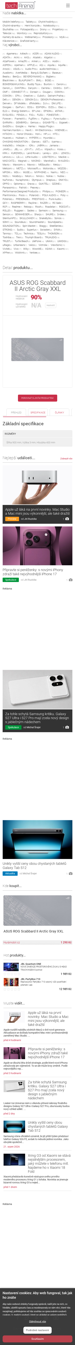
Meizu (57, 164)
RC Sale (57, 202)
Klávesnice (10, 40)
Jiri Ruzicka (30, 518)
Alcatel (37, 57)
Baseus (57, 72)
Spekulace (10, 579)
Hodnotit (51, 305)
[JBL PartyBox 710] (11, 985)
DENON (18, 99)
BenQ (17, 76)
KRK (6, 153)
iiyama (57, 141)
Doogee (8, 107)
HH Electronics (44, 130)
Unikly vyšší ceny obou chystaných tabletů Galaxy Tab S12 (48, 1126)
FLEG (41, 114)
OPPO (7, 183)
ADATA (7, 57)
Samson (45, 210)
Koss (61, 149)
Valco (33, 245)
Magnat (24, 160)
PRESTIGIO (39, 199)
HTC (56, 134)
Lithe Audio (32, 157)
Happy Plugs (46, 126)
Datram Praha (56, 95)
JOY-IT (28, 149)
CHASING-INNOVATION (16, 141)
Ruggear (19, 210)
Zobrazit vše (66, 458)
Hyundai (49, 137)
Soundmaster (37, 222)
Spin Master (30, 225)
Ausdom (8, 72)
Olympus (38, 180)
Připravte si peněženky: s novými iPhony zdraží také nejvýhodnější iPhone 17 (33, 572)
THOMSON (55, 233)
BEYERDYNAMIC (33, 76)
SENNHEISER (24, 214)
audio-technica (49, 69)
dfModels (35, 103)
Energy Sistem (21, 111)
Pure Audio (56, 199)
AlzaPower (9, 61)
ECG (30, 107)
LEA (56, 153)
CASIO (57, 88)
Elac (62, 107)
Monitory (24, 33)
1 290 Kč (66, 942)
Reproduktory (43, 33)
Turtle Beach (22, 241)
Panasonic (10, 187)
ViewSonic (58, 245)
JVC (39, 149)
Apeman (19, 65)
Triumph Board (34, 237)
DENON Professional (53, 99)
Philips (48, 191)
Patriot (24, 187)
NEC (64, 172)
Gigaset (64, 122)
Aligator (50, 57)
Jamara (54, 145)
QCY (6, 202)
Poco (23, 195)
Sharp (39, 214)
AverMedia (22, 72)
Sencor (8, 214)
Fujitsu (46, 118)
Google (21, 126)
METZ (21, 168)
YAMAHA (21, 252)
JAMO (7, 149)
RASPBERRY (19, 202)
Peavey (35, 187)
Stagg (43, 225)
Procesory (50, 37)
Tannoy (8, 233)
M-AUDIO (64, 160)
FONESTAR (54, 114)
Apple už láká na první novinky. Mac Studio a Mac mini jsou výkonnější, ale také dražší (37, 511)
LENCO (66, 153)
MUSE (28, 172)
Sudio (21, 229)
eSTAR (59, 111)
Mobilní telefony (13, 21)
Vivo (17, 248)
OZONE (57, 183)
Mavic (7, 164)
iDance (36, 141)
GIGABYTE (50, 122)
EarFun (21, 107)
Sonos (59, 218)
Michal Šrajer (34, 727)
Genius (35, 122)
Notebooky (51, 25)
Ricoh (39, 206)
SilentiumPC (10, 218)
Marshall (50, 160)
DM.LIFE (57, 103)
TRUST (8, 241)
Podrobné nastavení (37, 1330)
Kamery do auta (13, 37)
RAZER (45, 202)
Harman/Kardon (13, 130)
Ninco (40, 176)
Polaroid (34, 195)
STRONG (9, 229)
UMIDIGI (63, 241)
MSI (17, 172)
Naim (55, 172)
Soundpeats (55, 222)
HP (47, 134)
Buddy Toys (34, 84)
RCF (6, 206)
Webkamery (33, 37)
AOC (47, 61)
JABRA (42, 145)
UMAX (51, 241)
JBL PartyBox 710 (30, 979)
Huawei (8, 137)
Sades (32, 210)
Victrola (44, 245)
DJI (46, 103)
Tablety (31, 21)
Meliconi (9, 168)
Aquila (51, 65)
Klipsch (50, 149)
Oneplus (51, 180)
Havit (29, 130)
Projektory (60, 29)
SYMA (58, 229)
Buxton (49, 84)
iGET (46, 141)
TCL (18, 233)
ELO (6, 111)
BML (39, 80)
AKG (27, 57)
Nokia (51, 176)
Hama (32, 126)
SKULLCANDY (29, 218)
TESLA (41, 233)
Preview (12, 518)
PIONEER (62, 191)
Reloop (28, 206)
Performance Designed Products (22, 191)
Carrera (46, 88)
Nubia (61, 176)
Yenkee (34, 252)
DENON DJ (32, 99)
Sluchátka (11, 29)
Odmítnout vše (37, 1321)
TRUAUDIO (52, 237)
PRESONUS (23, 199)
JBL (18, 149)
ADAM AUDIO (53, 53)
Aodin (56, 61)
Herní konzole (33, 25)
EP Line (37, 111)
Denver (7, 103)
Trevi (19, 237)
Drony (45, 29)
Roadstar (51, 206)
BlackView (10, 80)
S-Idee (61, 214)
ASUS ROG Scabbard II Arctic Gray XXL (33, 931)
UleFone (38, 241)
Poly (64, 195)
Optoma (20, 183)
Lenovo (9, 157)
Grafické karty (29, 40)
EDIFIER (41, 107)
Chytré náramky (13, 25)
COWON (8, 95)
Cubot (41, 95)
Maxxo (32, 164)
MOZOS (63, 168)
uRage (7, 245)
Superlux (32, 229)
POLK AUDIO (50, 195)
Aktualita (10, 873)
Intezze (21, 145)
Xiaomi (63, 248)
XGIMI (50, 248)
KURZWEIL (18, 153)
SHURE (50, 214)
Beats (7, 76)
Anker (36, 61)
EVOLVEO (9, 114)
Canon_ (8, 88)
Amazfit (24, 61)
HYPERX (35, 137)
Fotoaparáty (29, 29)
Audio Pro (31, 69)
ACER (37, 53)
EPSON (48, 111)
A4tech (25, 53)
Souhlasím (37, 1338)
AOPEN (8, 65)
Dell (7, 99)
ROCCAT (64, 206)
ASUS (18, 69)
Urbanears (20, 245)
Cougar (48, 91)
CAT (67, 88)
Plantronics (10, 195)
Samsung (59, 210)
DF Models (20, 103)
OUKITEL (44, 183)
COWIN (60, 91)
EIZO (52, 107)
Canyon (34, 88)
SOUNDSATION (12, 225)
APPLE (32, 65)
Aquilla (63, 65)
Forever (8, 118)
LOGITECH (49, 157)
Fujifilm (34, 118)
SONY (8, 222)
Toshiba (8, 237)
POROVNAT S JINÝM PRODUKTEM (37, 398)
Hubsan (21, 137)
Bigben (51, 76)
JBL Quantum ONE (31, 964)
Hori (38, 134)
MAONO (36, 160)
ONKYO (64, 180)
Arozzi (7, 69)
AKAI (18, 57)
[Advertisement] (37, 628)
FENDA (22, 114)
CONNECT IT (20, 91)
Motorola (49, 168)
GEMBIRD (22, 122)
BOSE (49, 80)
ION (32, 145)
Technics (29, 233)
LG (20, 157)
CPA (18, 95)
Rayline (33, 202)
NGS (7, 176)
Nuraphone (23, 180)
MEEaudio (44, 164)
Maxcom (19, 164)
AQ (42, 65)
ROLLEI (7, 210)
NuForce (8, 180)
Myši (64, 37)
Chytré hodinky (48, 21)
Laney (47, 153)
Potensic (8, 199)
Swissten (46, 229)
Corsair (35, 91)
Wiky (27, 248)
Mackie (63, 157)
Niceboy (17, 176)
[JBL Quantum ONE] (11, 970)
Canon (62, 84)
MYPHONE (41, 172)
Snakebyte (46, 218)
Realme (17, 206)
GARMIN (8, 122)
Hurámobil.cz (11, 942)
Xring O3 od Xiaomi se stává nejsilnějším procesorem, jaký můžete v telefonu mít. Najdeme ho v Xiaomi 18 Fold (49, 1163)
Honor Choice (25, 134)
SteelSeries (56, 225)
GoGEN (8, 126)
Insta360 (8, 145)
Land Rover (34, 153)
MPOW (7, 172)
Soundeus (21, 222)
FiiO (32, 114)
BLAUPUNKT (27, 80)
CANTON (20, 88)
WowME (37, 248)
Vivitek (7, 248)
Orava (32, 183)
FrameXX (21, 118)
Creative (30, 95)
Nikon (29, 176)
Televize (9, 33)
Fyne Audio (61, 118)
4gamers (12, 53)
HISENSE (61, 130)
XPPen (8, 252)
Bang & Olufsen (41, 72)
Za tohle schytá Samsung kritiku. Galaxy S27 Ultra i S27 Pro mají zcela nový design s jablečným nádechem (37, 718)
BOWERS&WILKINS (14, 84)
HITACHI (9, 134)
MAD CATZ (9, 160)
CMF (6, 91)
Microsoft (34, 168)
